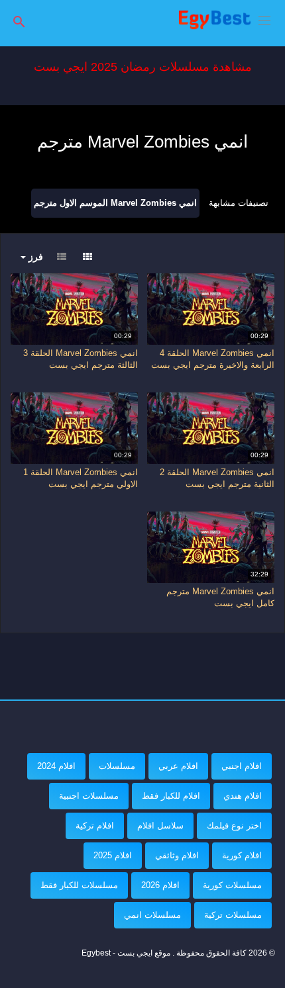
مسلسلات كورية (232, 885)
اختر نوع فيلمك (234, 826)
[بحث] (19, 20)
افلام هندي (242, 796)
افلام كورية (242, 855)
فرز (34, 256)
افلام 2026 (160, 885)
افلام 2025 (112, 855)
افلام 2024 (56, 766)
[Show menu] (264, 19)
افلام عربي (178, 766)
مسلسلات (117, 766)
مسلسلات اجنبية (89, 796)
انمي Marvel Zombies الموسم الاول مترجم (115, 203)
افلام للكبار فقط (171, 796)
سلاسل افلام (160, 826)
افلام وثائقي (177, 855)
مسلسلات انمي (152, 915)
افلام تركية (95, 826)
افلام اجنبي (241, 766)
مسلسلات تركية (233, 915)
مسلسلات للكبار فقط (79, 885)
